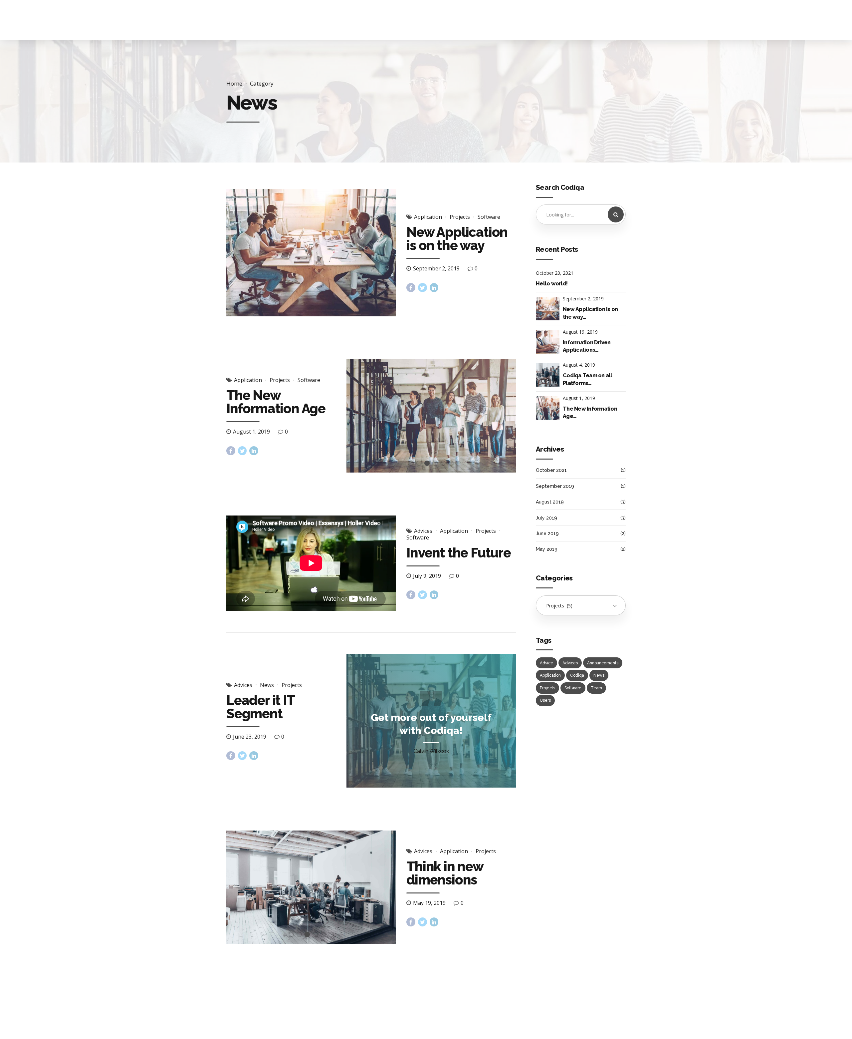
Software (489, 216)
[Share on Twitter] (422, 287)
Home (234, 83)
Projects (460, 216)
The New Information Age (275, 401)
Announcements (602, 663)
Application (428, 216)
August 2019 (550, 502)
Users (545, 700)
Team (596, 688)
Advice (546, 663)
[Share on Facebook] (410, 287)
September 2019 (555, 486)
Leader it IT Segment (260, 706)
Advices (423, 530)
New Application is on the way (457, 238)
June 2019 (547, 533)
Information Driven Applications (587, 346)
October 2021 (551, 470)
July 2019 (546, 517)
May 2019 (546, 549)
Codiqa (577, 675)
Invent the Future (458, 552)
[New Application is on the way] (311, 252)
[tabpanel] (431, 416)
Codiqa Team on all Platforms (587, 379)
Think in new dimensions (444, 873)
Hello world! (551, 283)
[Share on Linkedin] (434, 287)
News (267, 685)
